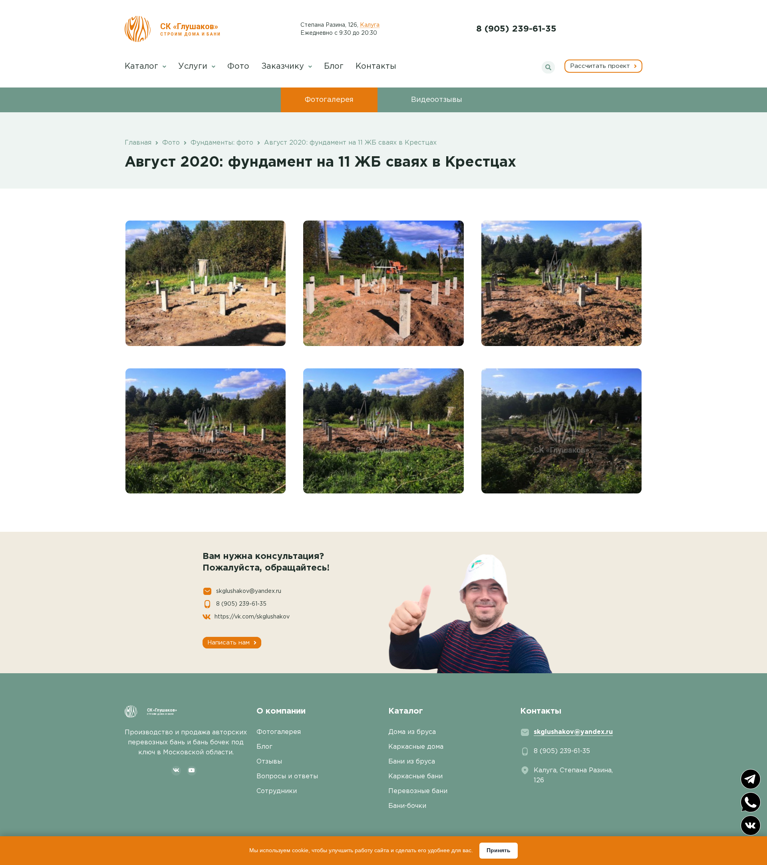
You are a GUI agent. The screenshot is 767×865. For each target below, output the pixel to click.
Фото (238, 66)
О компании (281, 711)
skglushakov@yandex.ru (248, 591)
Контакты (376, 66)
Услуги (194, 66)
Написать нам (229, 642)
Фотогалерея (329, 100)
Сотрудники (276, 791)
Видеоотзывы (436, 100)
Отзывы (269, 762)
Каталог (143, 66)
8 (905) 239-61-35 (516, 29)
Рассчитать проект (601, 66)
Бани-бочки (407, 806)
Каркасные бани (415, 776)
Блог (334, 66)
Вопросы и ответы (287, 776)
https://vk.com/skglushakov (252, 616)
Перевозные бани (417, 791)
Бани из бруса (411, 762)
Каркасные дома (415, 747)
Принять (499, 850)
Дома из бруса (412, 732)
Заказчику (283, 66)
